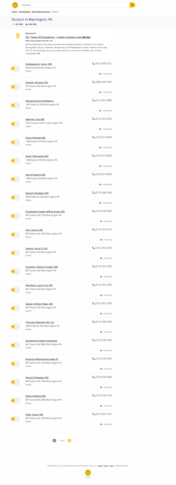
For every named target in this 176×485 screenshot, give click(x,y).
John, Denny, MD (34, 230)
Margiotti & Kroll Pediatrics (40, 100)
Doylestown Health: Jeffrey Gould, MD (45, 211)
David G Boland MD (36, 396)
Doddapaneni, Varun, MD (39, 64)
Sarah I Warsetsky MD (37, 156)
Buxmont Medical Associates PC (42, 359)
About (100, 466)
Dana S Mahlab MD (36, 137)
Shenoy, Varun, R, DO (37, 248)
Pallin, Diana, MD (34, 414)
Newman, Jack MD (35, 119)
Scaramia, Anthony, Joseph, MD (42, 266)
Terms (111, 466)
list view (19, 24)
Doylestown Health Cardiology (41, 340)
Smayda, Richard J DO (37, 82)
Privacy (106, 466)
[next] (73, 441)
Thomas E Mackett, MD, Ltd (40, 322)
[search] (132, 5)
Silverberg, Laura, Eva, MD (39, 285)
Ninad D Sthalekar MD (37, 193)
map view (32, 24)
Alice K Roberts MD (35, 174)
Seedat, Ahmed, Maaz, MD (39, 303)
